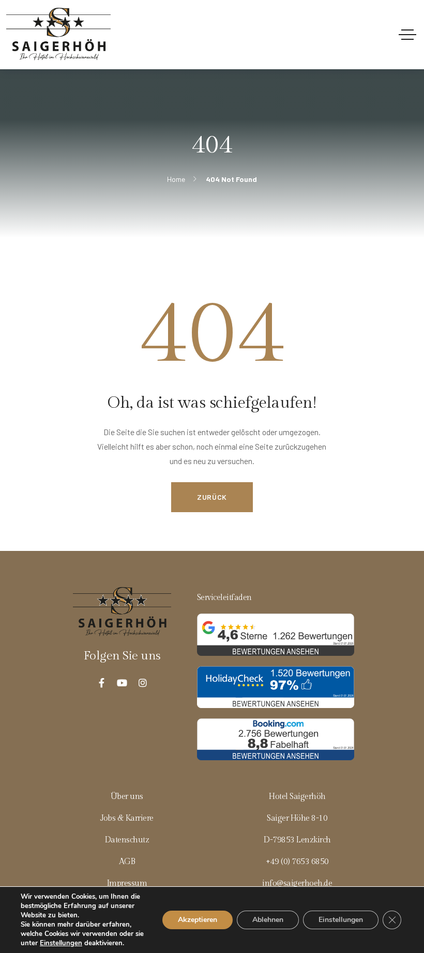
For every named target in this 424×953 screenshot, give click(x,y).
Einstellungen (61, 943)
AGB (127, 861)
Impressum (127, 883)
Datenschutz (127, 839)
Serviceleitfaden (224, 597)
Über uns (127, 796)
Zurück (212, 497)
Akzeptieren (197, 920)
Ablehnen (267, 920)
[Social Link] (101, 682)
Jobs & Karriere (127, 818)
